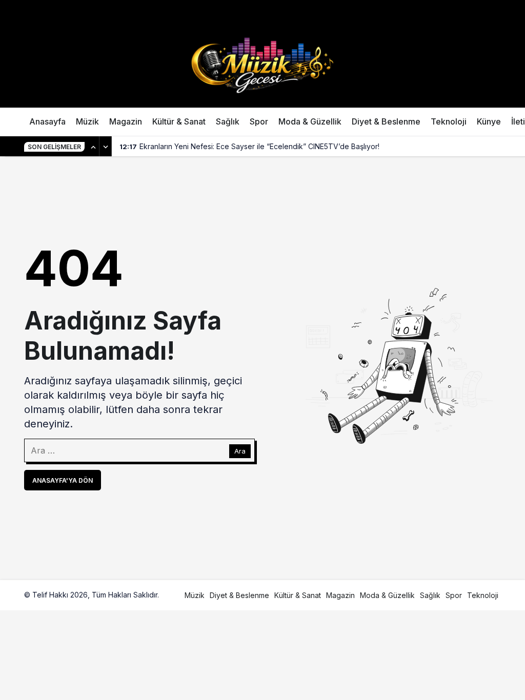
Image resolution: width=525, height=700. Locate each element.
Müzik (87, 121)
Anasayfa (47, 121)
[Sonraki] (105, 146)
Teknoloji (449, 121)
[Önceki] (93, 146)
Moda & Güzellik (309, 121)
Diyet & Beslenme (386, 121)
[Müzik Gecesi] (262, 64)
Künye (489, 121)
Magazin (125, 121)
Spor (259, 121)
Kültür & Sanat (179, 121)
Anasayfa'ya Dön (62, 480)
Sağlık (227, 121)
